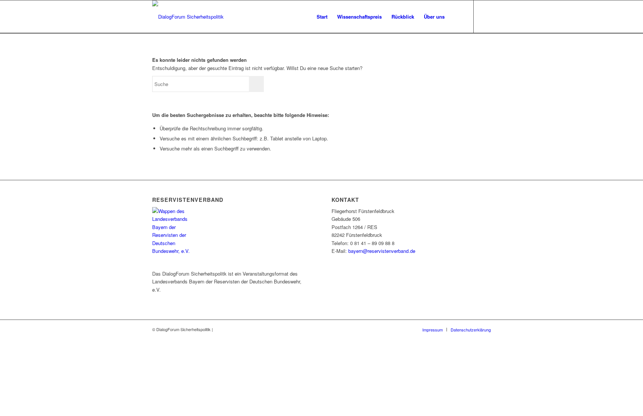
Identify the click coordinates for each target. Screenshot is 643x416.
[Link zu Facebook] (485, 16)
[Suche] (457, 16)
